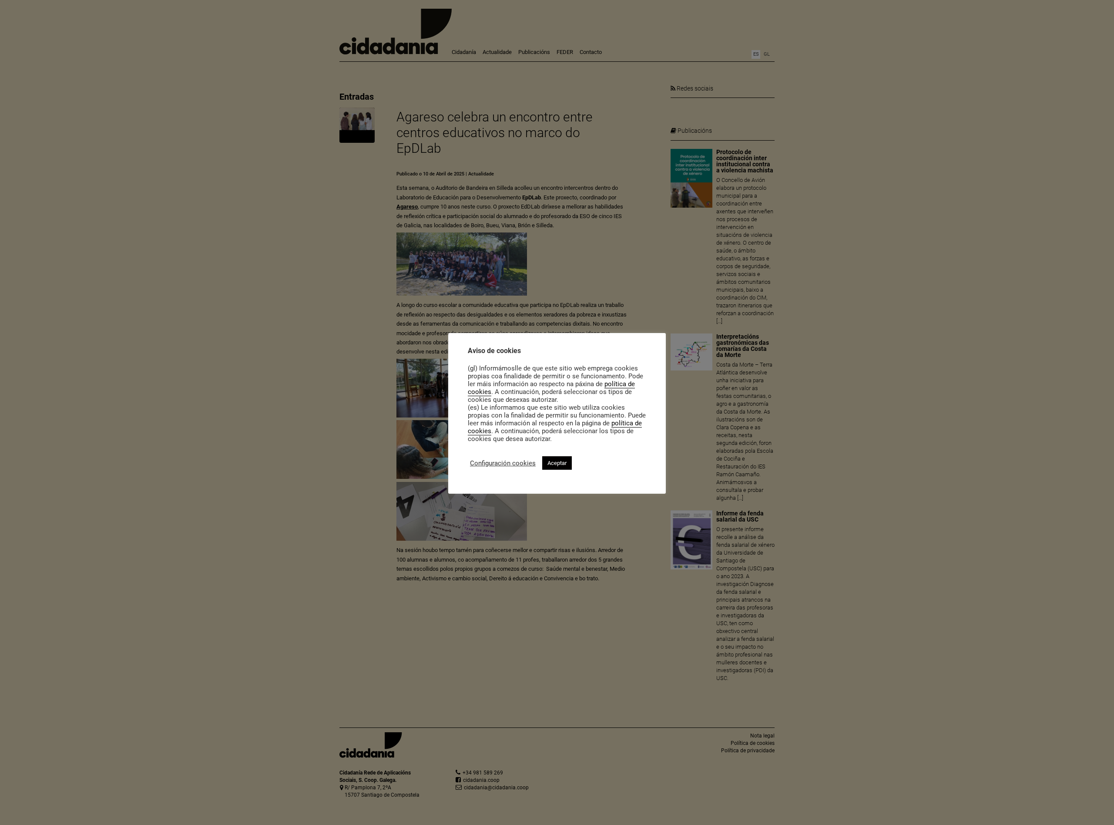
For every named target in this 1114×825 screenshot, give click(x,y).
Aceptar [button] (557, 463)
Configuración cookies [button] (503, 463)
